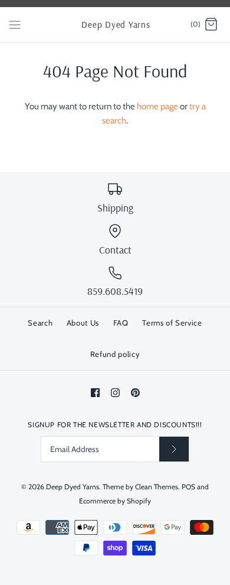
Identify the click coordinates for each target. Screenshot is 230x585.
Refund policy (115, 354)
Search (40, 322)
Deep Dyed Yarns (72, 486)
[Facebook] (95, 392)
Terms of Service (172, 322)
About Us (83, 322)
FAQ (121, 322)
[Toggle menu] (14, 24)
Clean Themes (156, 486)
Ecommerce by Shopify (115, 500)
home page (157, 106)
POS (188, 486)
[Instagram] (115, 392)
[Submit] (174, 449)
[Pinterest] (135, 392)
